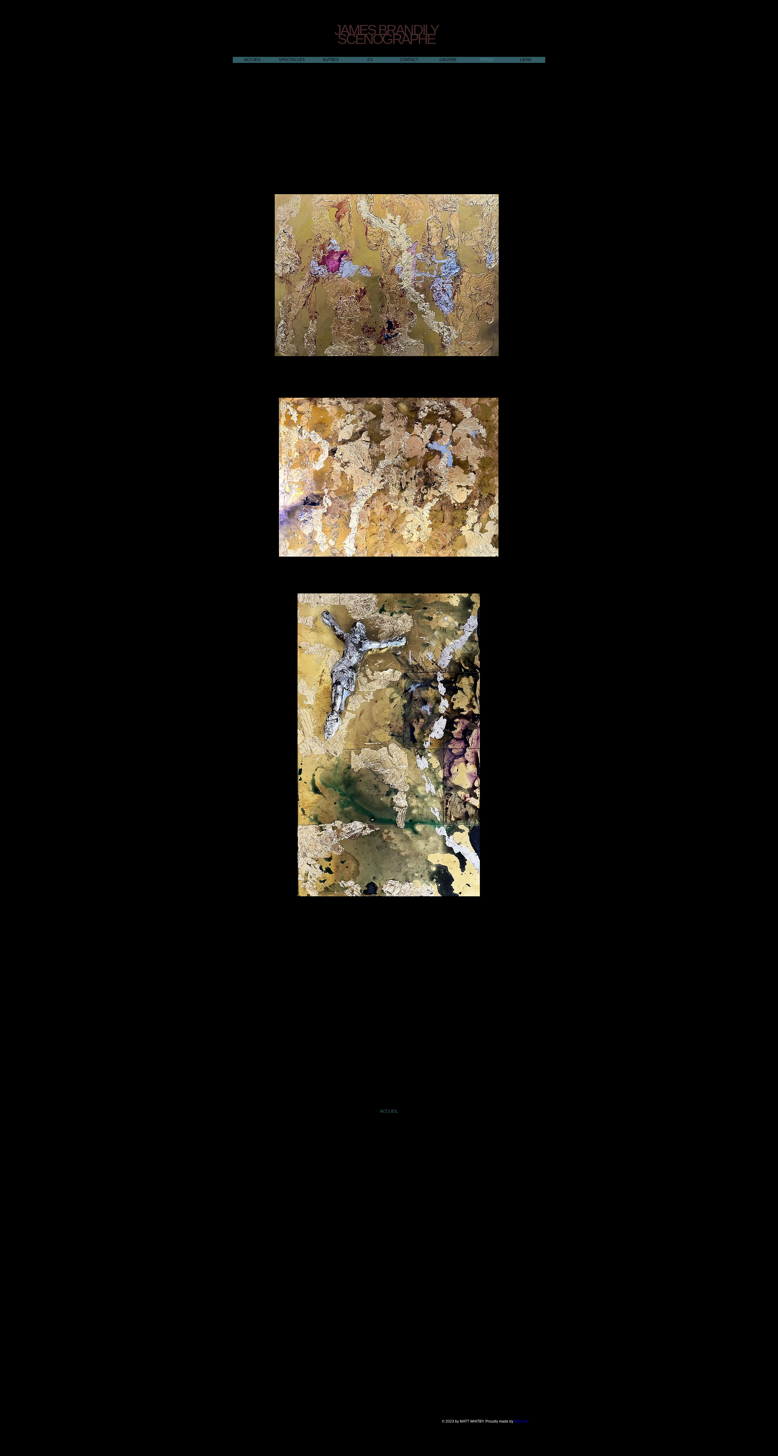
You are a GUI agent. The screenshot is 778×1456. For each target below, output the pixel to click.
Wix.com (521, 1421)
